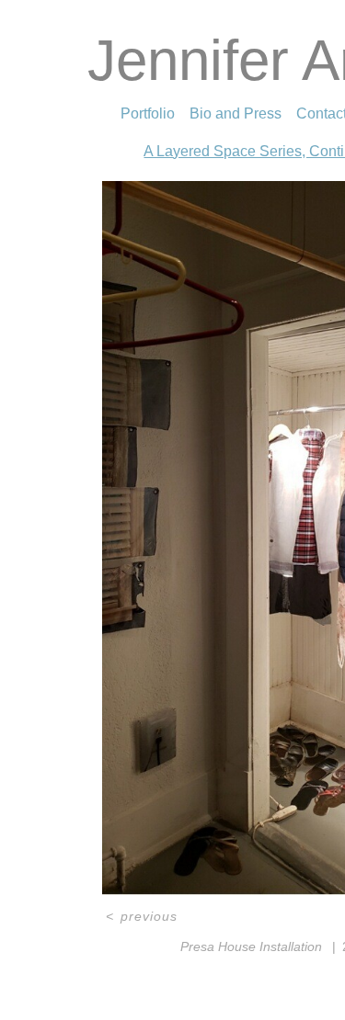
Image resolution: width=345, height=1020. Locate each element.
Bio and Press (236, 113)
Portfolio (148, 113)
